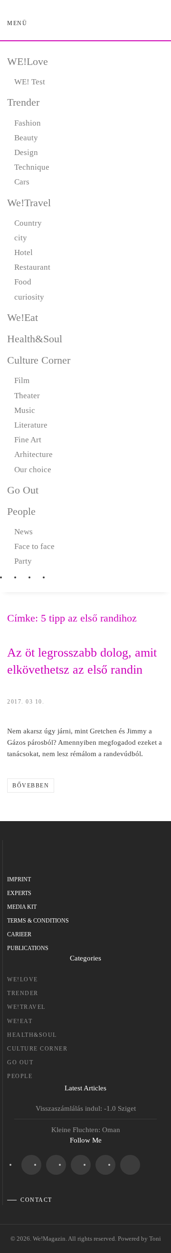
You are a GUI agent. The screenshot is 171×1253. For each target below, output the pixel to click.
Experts (19, 893)
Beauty (26, 137)
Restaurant (32, 267)
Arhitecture (33, 454)
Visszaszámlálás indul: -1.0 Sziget (86, 1108)
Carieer (19, 934)
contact (36, 1200)
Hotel (23, 252)
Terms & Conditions (38, 920)
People (21, 511)
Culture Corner (38, 360)
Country (28, 223)
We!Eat (22, 317)
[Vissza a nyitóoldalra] (85, 23)
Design (26, 152)
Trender (23, 102)
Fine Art (27, 439)
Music (24, 410)
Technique (31, 167)
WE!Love (27, 61)
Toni (155, 1238)
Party (23, 561)
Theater (27, 395)
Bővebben (30, 785)
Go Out (22, 490)
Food (22, 281)
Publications (27, 948)
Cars (21, 181)
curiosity (29, 297)
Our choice (32, 469)
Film (21, 380)
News (23, 531)
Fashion (27, 123)
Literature (31, 425)
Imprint (19, 879)
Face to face (34, 546)
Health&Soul (34, 339)
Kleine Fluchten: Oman (85, 1130)
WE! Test (29, 81)
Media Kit (22, 907)
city (20, 237)
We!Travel (29, 203)
